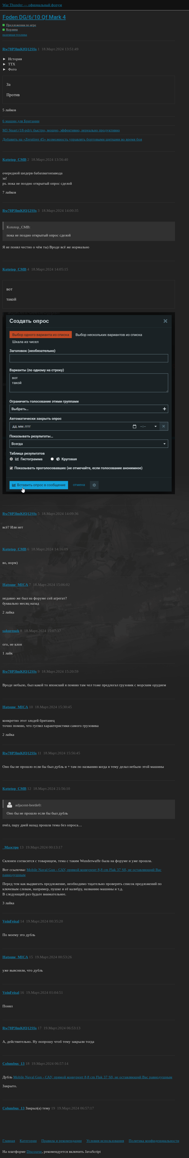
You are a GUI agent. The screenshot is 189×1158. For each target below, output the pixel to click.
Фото (12, 69)
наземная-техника (14, 34)
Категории (28, 1141)
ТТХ (11, 64)
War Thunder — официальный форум (32, 5)
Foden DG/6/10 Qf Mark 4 (34, 17)
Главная (8, 1141)
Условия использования (105, 1141)
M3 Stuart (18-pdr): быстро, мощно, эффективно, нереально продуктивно (61, 130)
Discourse (34, 1152)
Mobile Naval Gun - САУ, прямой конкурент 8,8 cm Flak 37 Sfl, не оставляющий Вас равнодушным (92, 1077)
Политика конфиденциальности (154, 1141)
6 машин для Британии (20, 121)
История (14, 59)
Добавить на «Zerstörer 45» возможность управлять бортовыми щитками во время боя (72, 139)
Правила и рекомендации (61, 1141)
